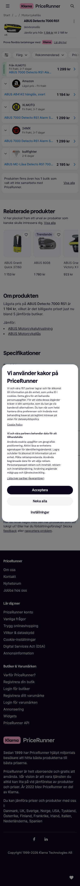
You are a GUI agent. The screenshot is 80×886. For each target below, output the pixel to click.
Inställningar (40, 512)
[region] (40, 443)
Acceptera (40, 490)
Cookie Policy (14, 424)
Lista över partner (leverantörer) (25, 478)
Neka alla (40, 501)
